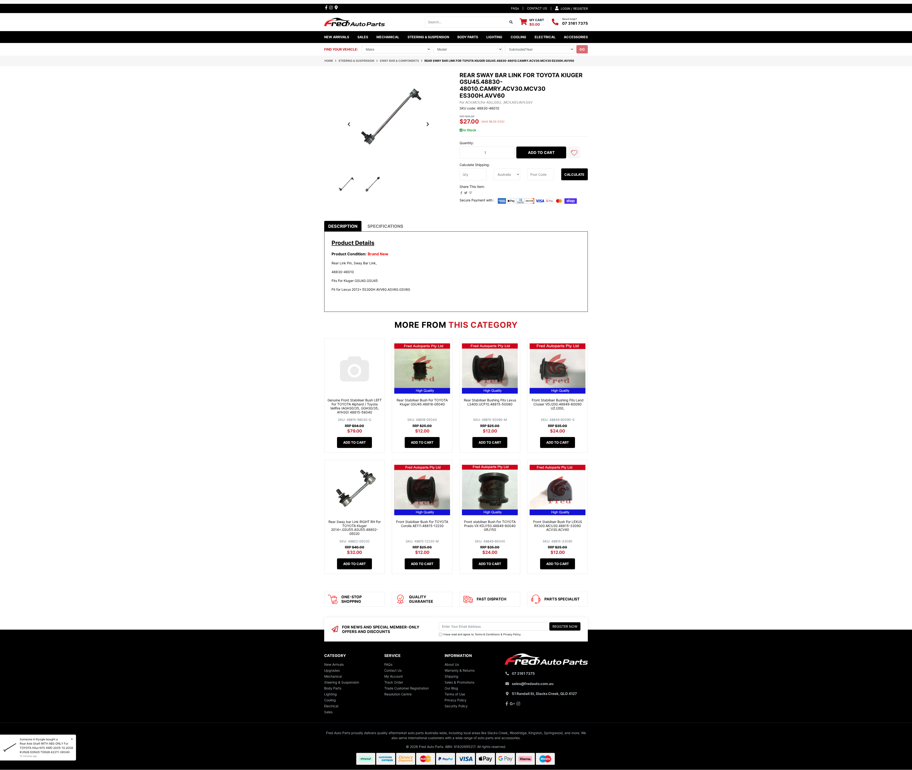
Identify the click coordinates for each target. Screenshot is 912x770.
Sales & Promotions (459, 682)
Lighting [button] (494, 37)
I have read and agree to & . (482, 634)
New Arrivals (336, 37)
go (582, 49)
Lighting (330, 694)
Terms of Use (455, 694)
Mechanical (333, 676)
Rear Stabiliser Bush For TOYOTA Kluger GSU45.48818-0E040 (422, 402)
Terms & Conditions (487, 634)
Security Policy (456, 706)
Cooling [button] (518, 37)
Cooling (330, 700)
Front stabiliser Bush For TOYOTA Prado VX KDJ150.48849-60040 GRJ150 (490, 526)
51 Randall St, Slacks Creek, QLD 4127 (544, 693)
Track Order (393, 682)
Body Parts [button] (467, 37)
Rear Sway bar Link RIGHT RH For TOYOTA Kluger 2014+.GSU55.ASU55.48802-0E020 (354, 528)
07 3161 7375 (575, 23)
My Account (393, 676)
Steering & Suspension (341, 682)
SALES (362, 37)
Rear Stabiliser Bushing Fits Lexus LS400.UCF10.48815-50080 (490, 402)
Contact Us (393, 670)
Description (342, 226)
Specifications (385, 226)
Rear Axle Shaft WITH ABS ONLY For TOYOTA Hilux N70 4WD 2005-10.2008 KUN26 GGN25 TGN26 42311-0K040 (46, 748)
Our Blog (451, 688)
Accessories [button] (576, 37)
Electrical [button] (545, 37)
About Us (452, 664)
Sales (328, 712)
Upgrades (332, 670)
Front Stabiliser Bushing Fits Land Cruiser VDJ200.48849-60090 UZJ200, (558, 404)
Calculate (574, 174)
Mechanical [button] (387, 37)
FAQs (515, 8)
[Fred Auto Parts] (354, 21)
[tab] (342, 226)
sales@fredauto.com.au (532, 683)
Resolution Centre (398, 694)
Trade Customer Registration (406, 688)
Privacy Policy (512, 634)
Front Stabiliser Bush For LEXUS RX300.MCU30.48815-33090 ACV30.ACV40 (557, 526)
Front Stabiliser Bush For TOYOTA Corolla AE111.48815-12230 (422, 524)
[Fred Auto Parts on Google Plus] (336, 7)
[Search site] (511, 22)
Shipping (451, 676)
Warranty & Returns (460, 670)
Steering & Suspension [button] (428, 37)
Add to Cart (541, 152)
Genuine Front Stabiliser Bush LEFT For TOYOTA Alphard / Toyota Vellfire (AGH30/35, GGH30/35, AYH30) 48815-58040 (355, 406)
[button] (574, 152)
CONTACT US (537, 8)
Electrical (331, 706)
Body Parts (332, 688)
